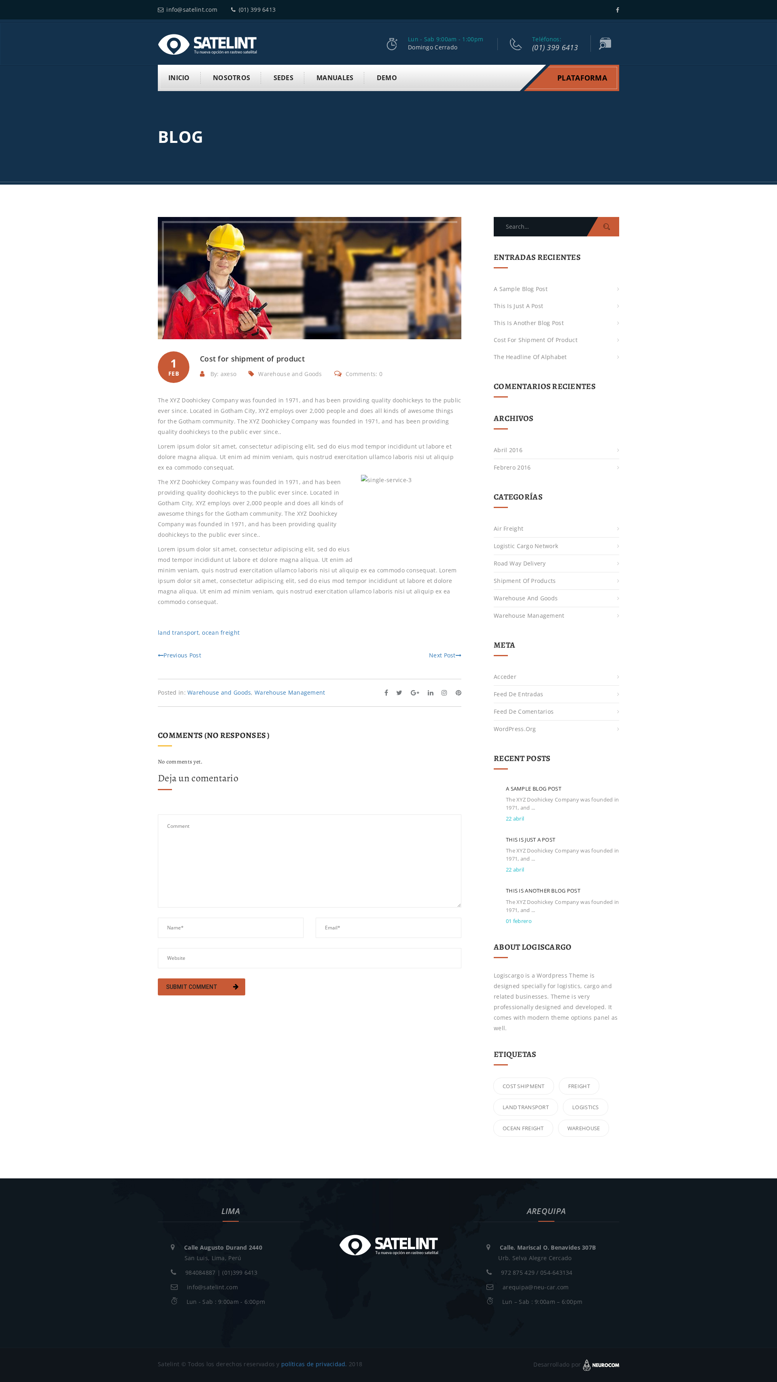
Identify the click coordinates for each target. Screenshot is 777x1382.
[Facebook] (617, 10)
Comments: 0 (364, 374)
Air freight (508, 528)
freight (579, 1086)
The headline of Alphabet (530, 357)
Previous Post (182, 655)
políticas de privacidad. (314, 1364)
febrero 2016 (512, 467)
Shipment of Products (525, 581)
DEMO (387, 77)
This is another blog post (529, 323)
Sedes (283, 77)
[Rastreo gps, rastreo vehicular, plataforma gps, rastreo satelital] (207, 43)
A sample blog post (521, 289)
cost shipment (524, 1086)
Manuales (334, 77)
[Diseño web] (601, 1364)
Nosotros (231, 77)
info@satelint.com (191, 9)
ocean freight (221, 632)
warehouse (583, 1128)
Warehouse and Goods (290, 374)
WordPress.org (515, 729)
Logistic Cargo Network (526, 546)
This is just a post (518, 306)
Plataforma (582, 78)
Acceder (505, 676)
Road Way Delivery (520, 563)
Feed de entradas (518, 694)
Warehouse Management (290, 692)
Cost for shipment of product (535, 340)
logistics (585, 1107)
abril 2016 (508, 450)
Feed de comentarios (524, 711)
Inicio (179, 77)
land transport (178, 632)
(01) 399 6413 (257, 9)
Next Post (442, 655)
